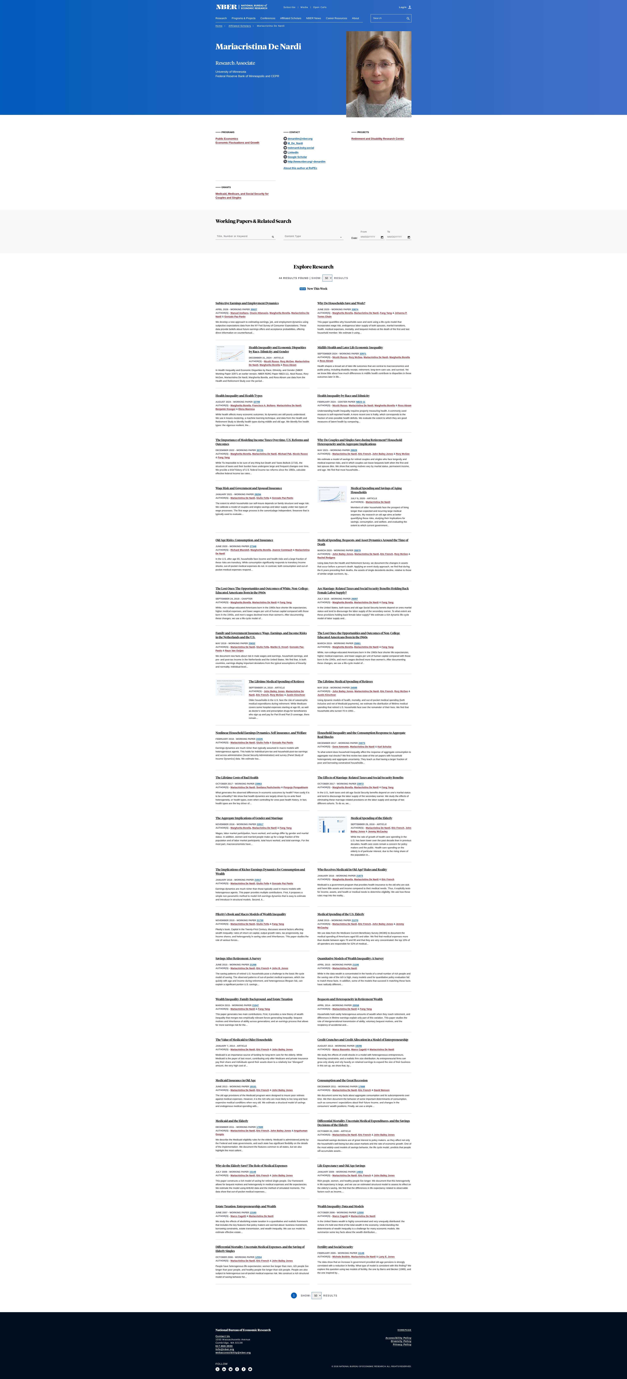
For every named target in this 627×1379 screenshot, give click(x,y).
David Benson (382, 1090)
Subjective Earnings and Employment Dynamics (247, 303)
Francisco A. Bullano (263, 405)
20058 (356, 1005)
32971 (363, 353)
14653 (359, 1171)
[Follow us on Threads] (237, 1369)
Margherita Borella (280, 313)
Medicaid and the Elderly (232, 1121)
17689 (260, 1127)
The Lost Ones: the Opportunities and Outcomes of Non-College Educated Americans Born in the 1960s (358, 635)
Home (219, 26)
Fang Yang (386, 313)
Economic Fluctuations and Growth (237, 142)
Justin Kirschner (296, 695)
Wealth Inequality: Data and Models (340, 1206)
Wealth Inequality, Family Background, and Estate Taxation (254, 999)
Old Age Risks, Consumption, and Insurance (244, 540)
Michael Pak (284, 453)
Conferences (267, 18)
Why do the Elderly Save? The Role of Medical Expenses (251, 1165)
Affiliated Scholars (290, 18)
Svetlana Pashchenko (268, 787)
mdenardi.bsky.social (301, 147)
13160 (253, 1212)
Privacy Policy (402, 1344)
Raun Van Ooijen (234, 650)
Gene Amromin (340, 746)
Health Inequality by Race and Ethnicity (343, 395)
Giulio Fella (262, 498)
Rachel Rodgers (326, 557)
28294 (258, 494)
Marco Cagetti (359, 1049)
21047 (255, 1005)
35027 (254, 309)
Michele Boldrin (341, 1256)
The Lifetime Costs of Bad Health (237, 777)
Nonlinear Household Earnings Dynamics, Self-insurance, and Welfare (261, 733)
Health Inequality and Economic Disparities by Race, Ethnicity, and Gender (277, 349)
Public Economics (227, 138)
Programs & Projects (244, 18)
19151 (253, 1086)
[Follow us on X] (217, 1369)
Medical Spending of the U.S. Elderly (340, 914)
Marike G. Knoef (279, 647)
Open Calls (320, 7)
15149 (252, 1171)
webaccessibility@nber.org (233, 1352)
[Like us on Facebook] (244, 1369)
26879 (357, 550)
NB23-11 (360, 402)
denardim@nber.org (300, 138)
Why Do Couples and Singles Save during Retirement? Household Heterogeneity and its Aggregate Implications (359, 442)
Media (304, 7)
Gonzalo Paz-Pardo (235, 316)
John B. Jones (280, 968)
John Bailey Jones (382, 453)
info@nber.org (225, 1349)
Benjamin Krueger (225, 409)
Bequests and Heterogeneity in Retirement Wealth (350, 999)
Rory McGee (287, 361)
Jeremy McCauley (378, 831)
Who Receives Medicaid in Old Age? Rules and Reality (352, 869)
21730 (260, 920)
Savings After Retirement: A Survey (238, 958)
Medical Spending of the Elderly (371, 818)
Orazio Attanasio (259, 313)
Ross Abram (289, 365)
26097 (354, 598)
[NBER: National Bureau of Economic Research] (244, 8)
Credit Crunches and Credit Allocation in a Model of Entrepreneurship (362, 1039)
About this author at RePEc (300, 168)
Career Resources (336, 18)
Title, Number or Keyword (232, 236)
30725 (260, 450)
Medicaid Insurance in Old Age (236, 1080)
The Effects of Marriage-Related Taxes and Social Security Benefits (360, 777)
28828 (354, 450)
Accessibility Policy (398, 1338)
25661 (357, 643)
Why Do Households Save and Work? (341, 303)
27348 (253, 546)
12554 (258, 1257)
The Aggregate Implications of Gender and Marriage (249, 818)
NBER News (313, 18)
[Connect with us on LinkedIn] (224, 1369)
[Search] (408, 19)
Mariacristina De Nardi (366, 313)
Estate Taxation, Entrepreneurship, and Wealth (246, 1206)
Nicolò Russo (271, 361)
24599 (354, 687)
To (391, 231)
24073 (362, 743)
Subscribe (289, 7)
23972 (360, 783)
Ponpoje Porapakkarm (295, 787)
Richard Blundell (240, 550)
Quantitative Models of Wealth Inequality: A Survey (350, 958)
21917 (258, 879)
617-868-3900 (224, 1346)
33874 (355, 309)
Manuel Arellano (240, 313)
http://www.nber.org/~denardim (306, 161)
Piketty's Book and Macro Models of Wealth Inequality (251, 914)
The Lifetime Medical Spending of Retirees (276, 681)
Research (221, 18)
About (355, 18)
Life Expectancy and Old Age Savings (341, 1165)
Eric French (364, 453)
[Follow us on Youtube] (250, 1369)
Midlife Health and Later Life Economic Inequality (350, 347)
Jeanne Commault (282, 550)
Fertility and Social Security (335, 1247)
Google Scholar (297, 157)
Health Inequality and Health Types (239, 395)
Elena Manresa (246, 409)
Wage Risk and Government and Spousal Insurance (249, 488)
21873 (359, 875)
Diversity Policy (401, 1341)
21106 (356, 964)
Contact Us (223, 1336)
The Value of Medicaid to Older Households (244, 1039)
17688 (361, 1086)
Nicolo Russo (300, 453)
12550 (360, 1212)
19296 (358, 1046)
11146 (361, 1253)
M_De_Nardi (295, 143)
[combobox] (285, 237)
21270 (355, 920)
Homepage (404, 1330)
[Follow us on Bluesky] (231, 1369)
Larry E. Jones (387, 1256)
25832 (252, 643)
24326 (259, 739)
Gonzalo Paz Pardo (282, 742)
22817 (260, 824)
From (367, 231)
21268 (253, 964)
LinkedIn (293, 152)
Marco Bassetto (341, 1049)
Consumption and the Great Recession (342, 1080)
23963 (258, 783)
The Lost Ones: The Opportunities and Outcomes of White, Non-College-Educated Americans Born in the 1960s (262, 590)
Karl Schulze (384, 746)
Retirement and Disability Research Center (377, 138)
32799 (256, 402)
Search (377, 18)
